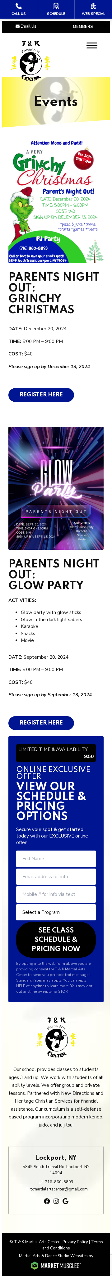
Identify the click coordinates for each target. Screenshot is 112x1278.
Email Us (28, 26)
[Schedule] (55, 9)
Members (83, 26)
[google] (65, 1201)
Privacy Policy (75, 1242)
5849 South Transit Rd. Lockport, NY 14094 (56, 1170)
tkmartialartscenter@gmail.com (59, 1189)
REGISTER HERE (41, 395)
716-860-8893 (59, 1182)
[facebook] (47, 1201)
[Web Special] (93, 9)
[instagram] (56, 1201)
